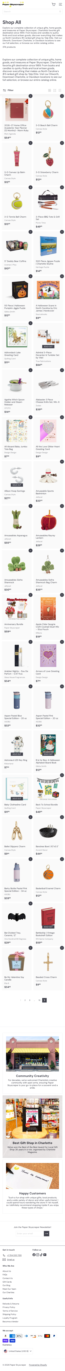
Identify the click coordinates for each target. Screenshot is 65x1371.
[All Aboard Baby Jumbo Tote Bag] (17, 438)
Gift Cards (7, 1282)
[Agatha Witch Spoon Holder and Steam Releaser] (17, 392)
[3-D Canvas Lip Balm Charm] (17, 164)
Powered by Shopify (38, 1365)
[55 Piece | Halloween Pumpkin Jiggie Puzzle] (17, 297)
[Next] (44, 1000)
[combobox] (32, 11)
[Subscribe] (46, 1233)
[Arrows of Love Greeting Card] (48, 662)
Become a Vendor (10, 1321)
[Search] (60, 11)
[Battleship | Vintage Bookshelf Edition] (48, 924)
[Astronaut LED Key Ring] (17, 750)
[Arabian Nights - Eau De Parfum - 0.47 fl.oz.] (17, 662)
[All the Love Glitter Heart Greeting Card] (48, 438)
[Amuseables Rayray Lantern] (48, 527)
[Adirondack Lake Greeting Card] (17, 344)
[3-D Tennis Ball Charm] (17, 207)
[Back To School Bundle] (48, 795)
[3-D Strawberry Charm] (48, 163)
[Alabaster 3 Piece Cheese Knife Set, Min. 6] (48, 391)
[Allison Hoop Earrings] (17, 481)
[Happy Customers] (32, 1176)
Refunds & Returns (11, 1303)
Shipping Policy (9, 1314)
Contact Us (8, 1278)
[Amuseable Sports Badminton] (48, 482)
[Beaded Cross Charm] (48, 967)
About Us (7, 1271)
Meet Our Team (9, 1289)
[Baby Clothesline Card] (17, 795)
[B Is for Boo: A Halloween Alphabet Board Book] (48, 751)
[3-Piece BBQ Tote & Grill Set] (48, 208)
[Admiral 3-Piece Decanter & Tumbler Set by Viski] (48, 345)
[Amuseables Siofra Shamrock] (17, 571)
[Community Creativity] (32, 1053)
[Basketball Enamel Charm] (48, 879)
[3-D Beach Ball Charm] (48, 116)
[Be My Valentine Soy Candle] (17, 968)
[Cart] (53, 4)
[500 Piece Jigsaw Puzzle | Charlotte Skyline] (48, 252)
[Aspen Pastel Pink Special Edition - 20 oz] (48, 707)
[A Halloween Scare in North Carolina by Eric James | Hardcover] (48, 298)
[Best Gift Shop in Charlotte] (32, 1119)
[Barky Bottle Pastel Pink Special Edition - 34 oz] (17, 880)
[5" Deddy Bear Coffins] (17, 251)
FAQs (5, 1274)
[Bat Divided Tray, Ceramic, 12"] (17, 924)
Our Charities (8, 1292)
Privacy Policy (9, 1307)
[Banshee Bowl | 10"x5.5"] (48, 837)
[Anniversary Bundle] (17, 614)
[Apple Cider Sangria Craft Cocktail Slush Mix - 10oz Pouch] (48, 617)
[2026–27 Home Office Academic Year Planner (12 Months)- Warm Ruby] (17, 118)
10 (39, 1000)
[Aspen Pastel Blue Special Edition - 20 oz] (17, 707)
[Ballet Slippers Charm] (17, 837)
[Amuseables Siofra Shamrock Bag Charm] (48, 571)
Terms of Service (10, 1311)
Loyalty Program (10, 1318)
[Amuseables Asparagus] (17, 526)
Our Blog (6, 1285)
